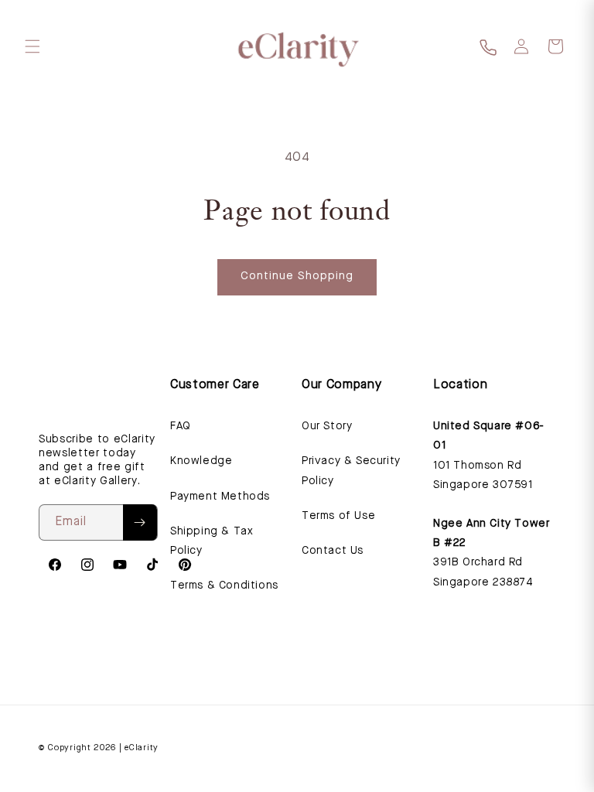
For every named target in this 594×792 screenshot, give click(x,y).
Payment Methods (220, 496)
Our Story (327, 426)
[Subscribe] (140, 522)
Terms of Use (338, 515)
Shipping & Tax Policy (211, 541)
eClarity (142, 748)
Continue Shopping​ (297, 276)
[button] (32, 46)
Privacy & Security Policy (351, 471)
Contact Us (333, 550)
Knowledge (201, 461)
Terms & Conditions (224, 585)
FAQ (180, 426)
